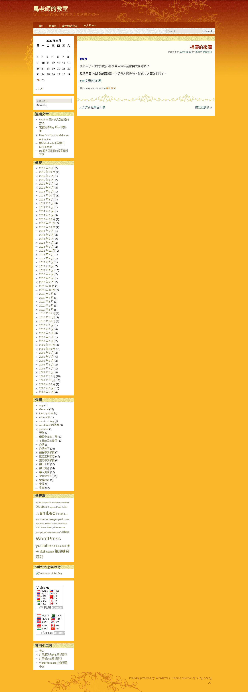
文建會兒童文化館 (92, 107)
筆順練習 (62, 551)
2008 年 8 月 (46, 388)
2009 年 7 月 (46, 356)
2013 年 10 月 (47, 227)
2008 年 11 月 (47, 380)
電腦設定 (44, 480)
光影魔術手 (57, 546)
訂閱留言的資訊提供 (50, 658)
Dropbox (41, 506)
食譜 (41, 487)
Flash (60, 513)
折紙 (42, 551)
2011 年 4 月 (46, 297)
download (64, 503)
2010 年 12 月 (47, 313)
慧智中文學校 (46, 452)
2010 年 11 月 (47, 317)
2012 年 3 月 (46, 278)
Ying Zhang (204, 677)
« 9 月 (39, 89)
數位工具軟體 (46, 456)
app (41, 405)
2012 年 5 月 (46, 270)
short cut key (46, 421)
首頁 (41, 26)
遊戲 (39, 557)
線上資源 (44, 468)
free (37, 519)
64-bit (38, 503)
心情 (41, 444)
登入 (41, 650)
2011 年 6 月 (46, 293)
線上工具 (44, 464)
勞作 (41, 432)
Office (59, 523)
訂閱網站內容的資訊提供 (53, 654)
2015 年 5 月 (46, 183)
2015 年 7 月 (46, 175)
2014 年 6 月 (46, 207)
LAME (66, 519)
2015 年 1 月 (46, 191)
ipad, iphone (46, 413)
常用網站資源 (69, 26)
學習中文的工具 (48, 436)
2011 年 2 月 (46, 305)
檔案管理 (50, 552)
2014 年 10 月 (47, 195)
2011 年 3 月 (46, 301)
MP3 (54, 523)
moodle (48, 523)
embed (48, 513)
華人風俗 (111, 88)
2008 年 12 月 (47, 376)
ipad (60, 519)
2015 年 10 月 (47, 171)
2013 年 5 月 (46, 238)
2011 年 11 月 (46, 286)
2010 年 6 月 (46, 333)
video (64, 532)
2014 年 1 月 (46, 215)
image (53, 519)
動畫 (64, 546)
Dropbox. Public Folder (58, 507)
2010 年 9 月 (46, 325)
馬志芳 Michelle (203, 51)
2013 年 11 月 (47, 223)
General (43, 409)
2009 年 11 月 (47, 344)
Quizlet (55, 527)
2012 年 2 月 (46, 282)
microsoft (44, 417)
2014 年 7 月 (46, 203)
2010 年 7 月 (46, 329)
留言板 (53, 26)
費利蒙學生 (45, 476)
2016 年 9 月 (46, 168)
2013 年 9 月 (46, 230)
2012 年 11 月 (47, 250)
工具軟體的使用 (48, 440)
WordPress (48, 538)
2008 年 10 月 (47, 384)
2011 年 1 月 (46, 309)
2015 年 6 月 (46, 179)
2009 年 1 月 (46, 372)
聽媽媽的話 (203, 107)
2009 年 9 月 (46, 352)
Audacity (56, 503)
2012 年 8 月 (46, 258)
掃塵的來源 (90, 81)
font (66, 514)
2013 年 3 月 (46, 246)
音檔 (41, 483)
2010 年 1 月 (46, 341)
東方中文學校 (46, 460)
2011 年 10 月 (47, 290)
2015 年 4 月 (46, 187)
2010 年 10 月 (47, 321)
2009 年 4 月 (46, 368)
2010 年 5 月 (46, 337)
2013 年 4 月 (46, 242)
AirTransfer (46, 503)
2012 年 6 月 (46, 266)
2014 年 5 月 (46, 211)
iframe (44, 519)
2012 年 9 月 (46, 254)
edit (37, 514)
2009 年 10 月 (47, 348)
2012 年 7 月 (46, 262)
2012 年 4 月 (46, 274)
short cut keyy (53, 533)
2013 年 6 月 (46, 234)
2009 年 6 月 (46, 360)
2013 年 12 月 (47, 219)
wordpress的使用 (49, 424)
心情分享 (44, 448)
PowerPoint (46, 527)
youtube (43, 428)
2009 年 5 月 (46, 364)
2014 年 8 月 (46, 199)
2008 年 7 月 (46, 392)
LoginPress (89, 25)
